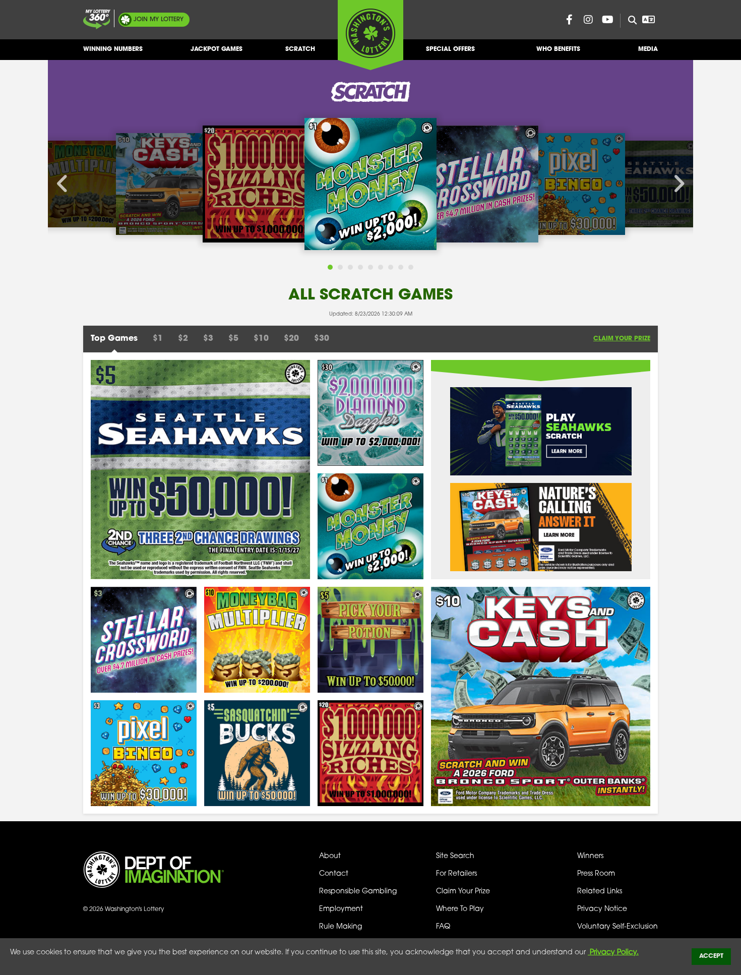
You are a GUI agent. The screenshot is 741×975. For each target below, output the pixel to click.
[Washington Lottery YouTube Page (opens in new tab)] (607, 20)
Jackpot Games (216, 49)
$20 (291, 339)
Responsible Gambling (358, 891)
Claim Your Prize (621, 339)
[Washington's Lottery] (370, 35)
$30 (321, 339)
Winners (590, 856)
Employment (341, 909)
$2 (183, 339)
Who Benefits (558, 49)
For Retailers (456, 874)
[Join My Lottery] (96, 19)
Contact (333, 874)
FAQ (443, 927)
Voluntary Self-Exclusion (617, 927)
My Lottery (158, 20)
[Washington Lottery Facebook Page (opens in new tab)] (569, 20)
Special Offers (450, 49)
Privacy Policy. (613, 952)
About (330, 856)
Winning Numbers (113, 49)
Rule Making (340, 927)
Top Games (114, 339)
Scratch (300, 49)
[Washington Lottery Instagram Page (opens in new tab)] (588, 20)
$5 (233, 339)
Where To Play (460, 909)
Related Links (599, 891)
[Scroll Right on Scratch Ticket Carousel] (678, 184)
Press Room (596, 874)
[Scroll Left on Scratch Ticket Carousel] (63, 184)
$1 (158, 339)
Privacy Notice (602, 909)
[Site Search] (628, 21)
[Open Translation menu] (648, 20)
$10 (261, 339)
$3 (208, 339)
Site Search (455, 856)
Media (648, 49)
